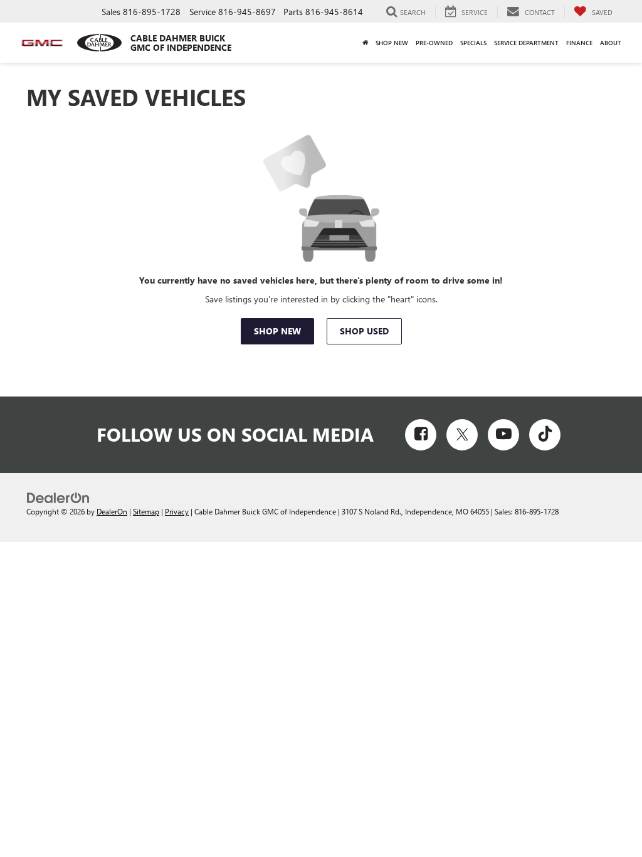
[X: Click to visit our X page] (462, 434)
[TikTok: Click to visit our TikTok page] (544, 434)
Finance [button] (579, 42)
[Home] (365, 43)
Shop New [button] (392, 42)
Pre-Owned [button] (434, 42)
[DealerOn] (58, 497)
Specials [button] (473, 42)
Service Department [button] (526, 42)
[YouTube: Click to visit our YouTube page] (503, 434)
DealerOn (112, 511)
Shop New (277, 331)
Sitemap (146, 511)
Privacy (177, 511)
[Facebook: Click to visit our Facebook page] (420, 434)
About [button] (610, 42)
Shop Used (364, 331)
